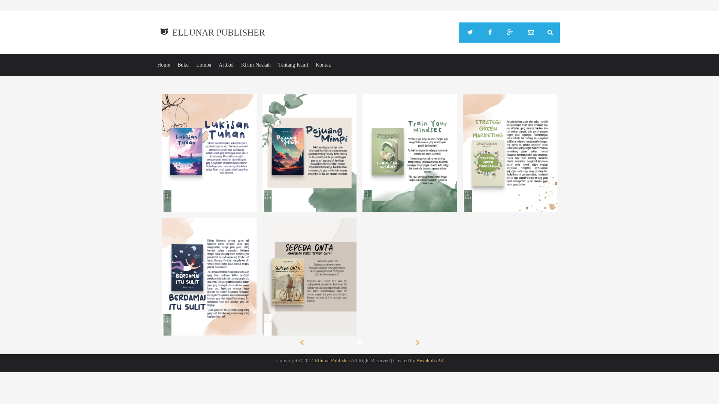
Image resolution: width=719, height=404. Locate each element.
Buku (183, 65)
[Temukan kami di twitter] (470, 32)
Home (163, 65)
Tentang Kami (293, 65)
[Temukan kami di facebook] (490, 32)
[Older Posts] (418, 342)
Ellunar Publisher (218, 32)
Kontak (323, 65)
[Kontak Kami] (531, 32)
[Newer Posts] (302, 342)
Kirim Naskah (256, 65)
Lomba (203, 65)
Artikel (226, 65)
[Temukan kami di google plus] (509, 32)
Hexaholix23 (429, 360)
